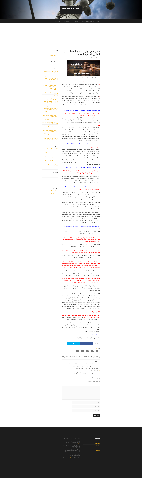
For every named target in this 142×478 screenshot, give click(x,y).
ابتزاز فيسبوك (97, 450)
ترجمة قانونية (97, 447)
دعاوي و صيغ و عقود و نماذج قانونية (88, 21)
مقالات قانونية (95, 348)
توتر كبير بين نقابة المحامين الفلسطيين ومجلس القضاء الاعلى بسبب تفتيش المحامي (81, 363)
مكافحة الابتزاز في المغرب (53, 193)
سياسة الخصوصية (70, 457)
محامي (97, 21)
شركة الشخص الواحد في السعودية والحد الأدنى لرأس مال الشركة (84, 373)
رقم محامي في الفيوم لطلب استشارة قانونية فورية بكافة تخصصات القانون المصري (51, 126)
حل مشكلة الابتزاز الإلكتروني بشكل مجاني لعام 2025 (87, 368)
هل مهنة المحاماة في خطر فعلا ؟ (91, 370)
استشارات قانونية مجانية (71, 8)
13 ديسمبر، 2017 (97, 57)
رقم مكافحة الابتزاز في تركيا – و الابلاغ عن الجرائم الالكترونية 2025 (84, 366)
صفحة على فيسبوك (58, 21)
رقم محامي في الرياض (54, 55)
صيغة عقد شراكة (97, 443)
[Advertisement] (71, 36)
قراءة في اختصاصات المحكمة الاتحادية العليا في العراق (71, 356)
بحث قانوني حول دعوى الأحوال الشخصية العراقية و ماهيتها (92, 356)
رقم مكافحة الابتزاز (68, 21)
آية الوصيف (91, 57)
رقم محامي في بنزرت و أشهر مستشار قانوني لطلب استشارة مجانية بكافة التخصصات (51, 134)
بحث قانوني (98, 445)
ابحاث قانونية (77, 21)
